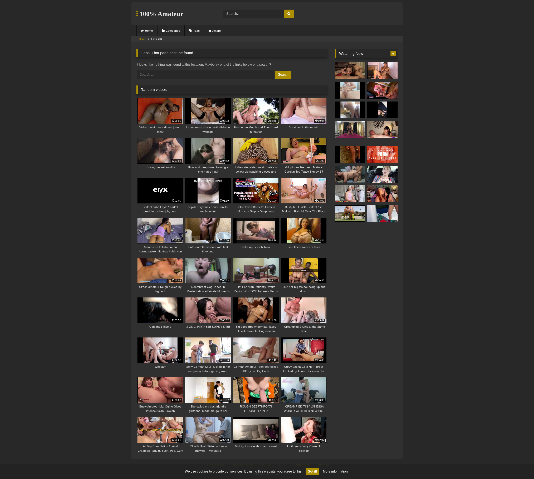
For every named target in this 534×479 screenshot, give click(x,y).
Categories (173, 30)
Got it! (312, 471)
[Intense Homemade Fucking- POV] (382, 110)
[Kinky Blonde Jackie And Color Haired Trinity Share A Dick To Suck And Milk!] (382, 90)
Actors (216, 30)
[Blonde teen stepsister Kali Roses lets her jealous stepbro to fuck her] (382, 213)
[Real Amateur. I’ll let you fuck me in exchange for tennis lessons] (350, 213)
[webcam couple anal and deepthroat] (350, 110)
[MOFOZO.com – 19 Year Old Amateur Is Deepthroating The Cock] (350, 70)
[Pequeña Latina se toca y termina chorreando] (350, 90)
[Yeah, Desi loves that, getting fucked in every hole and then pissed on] (350, 129)
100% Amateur (160, 14)
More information (335, 471)
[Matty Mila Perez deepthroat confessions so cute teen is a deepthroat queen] (350, 193)
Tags (196, 30)
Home (149, 30)
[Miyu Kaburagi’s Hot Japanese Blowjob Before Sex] (382, 154)
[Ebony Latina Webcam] (382, 70)
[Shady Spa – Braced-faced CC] (382, 129)
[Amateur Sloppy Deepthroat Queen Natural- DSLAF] (382, 174)
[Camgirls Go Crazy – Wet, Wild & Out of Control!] (382, 193)
